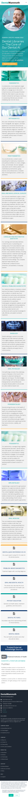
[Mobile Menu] (26, 2)
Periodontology (14, 404)
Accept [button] (11, 795)
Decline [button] (16, 795)
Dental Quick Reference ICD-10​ (14, 552)
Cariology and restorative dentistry (14, 237)
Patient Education (14, 601)
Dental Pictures (14, 617)
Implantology (14, 483)
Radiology (14, 333)
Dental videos (14, 634)
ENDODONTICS (14, 83)
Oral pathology (14, 369)
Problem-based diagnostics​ (14, 568)
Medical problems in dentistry (14, 286)
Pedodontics (14, 443)
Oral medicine (14, 518)
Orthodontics (14, 118)
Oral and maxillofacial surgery (14, 193)
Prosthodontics (14, 156)
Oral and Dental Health (14, 582)
